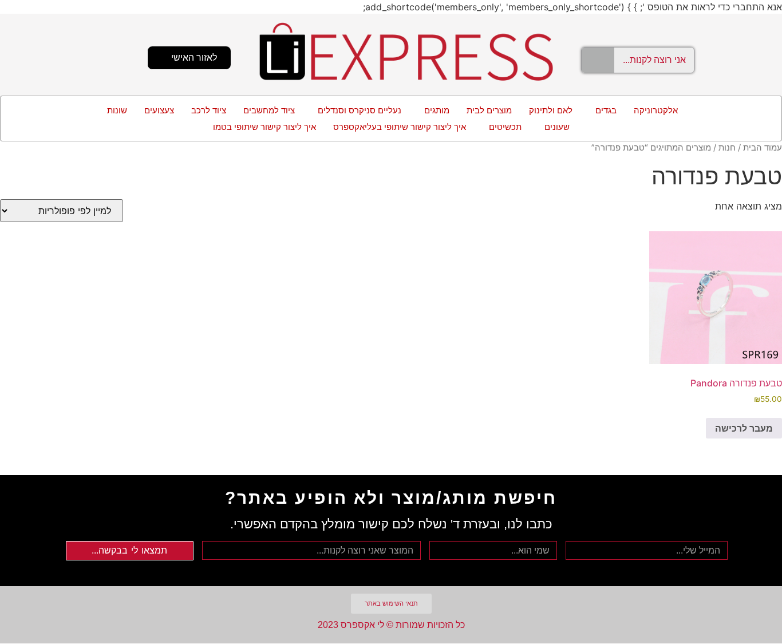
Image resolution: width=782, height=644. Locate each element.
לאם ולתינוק (550, 110)
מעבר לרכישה (744, 428)
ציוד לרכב (208, 110)
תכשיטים (505, 127)
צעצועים (159, 110)
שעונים (557, 127)
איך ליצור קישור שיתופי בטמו (264, 127)
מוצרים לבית (489, 110)
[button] (603, 110)
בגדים (606, 110)
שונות (117, 110)
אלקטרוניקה (656, 110)
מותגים (436, 110)
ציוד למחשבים (269, 110)
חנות (727, 148)
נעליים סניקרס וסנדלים (359, 110)
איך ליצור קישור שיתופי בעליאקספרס (399, 127)
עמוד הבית (762, 148)
